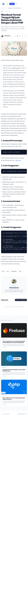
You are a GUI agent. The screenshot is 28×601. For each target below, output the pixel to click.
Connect (12, 3)
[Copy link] (22, 36)
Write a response (21, 299)
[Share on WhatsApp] (20, 36)
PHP (2, 11)
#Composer (14, 271)
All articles (6, 413)
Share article (21, 413)
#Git (8, 271)
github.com (18, 160)
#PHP (3, 271)
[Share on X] (15, 36)
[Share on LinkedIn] (18, 36)
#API (20, 271)
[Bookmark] (26, 36)
